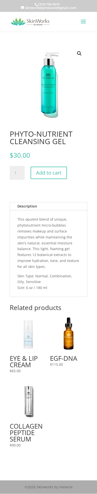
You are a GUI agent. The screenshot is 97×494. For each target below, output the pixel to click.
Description (27, 206)
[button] (79, 53)
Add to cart (48, 172)
